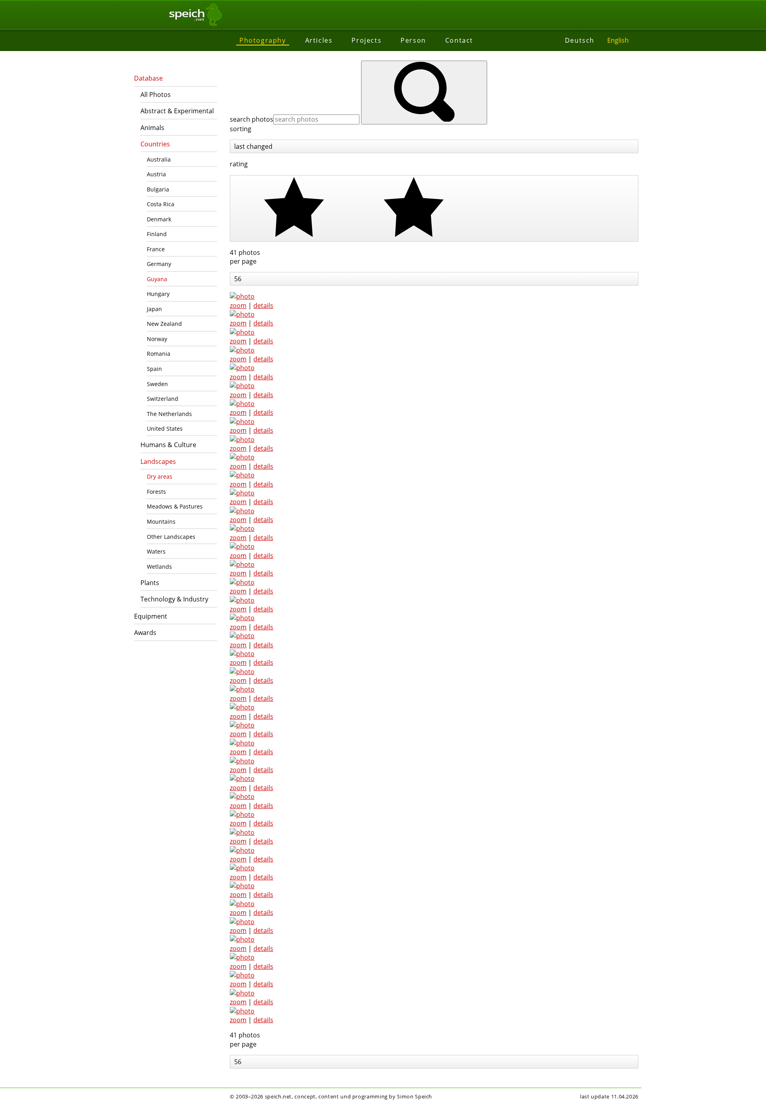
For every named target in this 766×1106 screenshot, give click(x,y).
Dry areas (159, 476)
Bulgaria (158, 189)
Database (148, 78)
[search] (424, 92)
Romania (158, 353)
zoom (238, 305)
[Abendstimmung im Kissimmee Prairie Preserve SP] (242, 975)
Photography (262, 40)
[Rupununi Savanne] (242, 832)
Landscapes (158, 461)
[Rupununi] (242, 850)
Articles (319, 40)
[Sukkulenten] (242, 885)
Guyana (157, 279)
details (263, 305)
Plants (149, 582)
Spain (154, 369)
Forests (156, 491)
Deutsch (579, 40)
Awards (145, 632)
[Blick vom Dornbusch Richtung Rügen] (242, 868)
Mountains (161, 521)
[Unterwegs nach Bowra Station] (242, 796)
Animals (152, 127)
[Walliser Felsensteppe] (242, 385)
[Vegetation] (242, 296)
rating (239, 164)
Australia (159, 159)
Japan (154, 309)
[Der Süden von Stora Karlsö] (242, 814)
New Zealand (164, 323)
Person (413, 40)
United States (165, 428)
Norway (157, 339)
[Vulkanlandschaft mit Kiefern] (242, 903)
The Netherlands (169, 414)
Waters (156, 551)
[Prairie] (242, 957)
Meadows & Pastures (175, 506)
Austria (156, 174)
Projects (366, 40)
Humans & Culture (168, 444)
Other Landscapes (171, 536)
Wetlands (159, 566)
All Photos (155, 94)
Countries (155, 144)
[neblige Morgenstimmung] (242, 921)
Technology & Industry (174, 599)
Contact (459, 40)
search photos (251, 119)
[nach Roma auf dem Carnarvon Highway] (242, 350)
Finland (157, 234)
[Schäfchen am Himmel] (242, 332)
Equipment (150, 616)
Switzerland (162, 398)
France (156, 249)
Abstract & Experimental (177, 110)
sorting (240, 128)
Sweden (157, 384)
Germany (159, 264)
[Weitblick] (242, 367)
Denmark (159, 219)
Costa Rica (160, 204)
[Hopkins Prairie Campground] (242, 314)
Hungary (158, 294)
